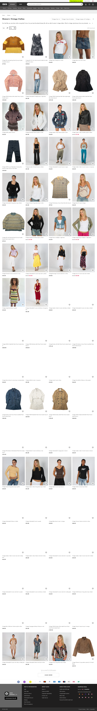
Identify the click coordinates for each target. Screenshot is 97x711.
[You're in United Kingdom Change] (93, 1)
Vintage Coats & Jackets (68, 19)
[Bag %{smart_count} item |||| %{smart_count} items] (93, 4)
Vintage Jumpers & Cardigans (83, 19)
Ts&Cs (88, 709)
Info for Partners (63, 697)
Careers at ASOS (45, 691)
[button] (79, 694)
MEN (20, 4)
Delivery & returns (28, 693)
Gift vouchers (62, 691)
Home (3, 15)
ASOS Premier (27, 695)
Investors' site (44, 695)
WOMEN (12, 4)
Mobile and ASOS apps (64, 689)
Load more (48, 675)
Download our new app (76, 1)
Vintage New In (56, 19)
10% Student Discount (28, 697)
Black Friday (62, 695)
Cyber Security (45, 697)
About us (44, 689)
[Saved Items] (89, 4)
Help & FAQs (87, 1)
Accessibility (92, 709)
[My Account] (86, 4)
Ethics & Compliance (28, 704)
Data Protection (27, 702)
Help (25, 689)
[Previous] (50, 19)
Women (8, 15)
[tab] (4, 8)
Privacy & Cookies (82, 709)
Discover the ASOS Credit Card (66, 699)
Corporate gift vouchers (64, 693)
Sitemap (25, 699)
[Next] (93, 19)
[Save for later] (22, 57)
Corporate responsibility (47, 693)
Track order (26, 691)
